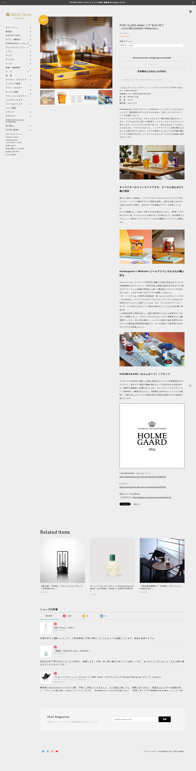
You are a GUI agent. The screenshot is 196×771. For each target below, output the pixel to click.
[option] (76, 53)
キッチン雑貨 (19, 92)
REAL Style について (14, 134)
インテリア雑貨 (19, 84)
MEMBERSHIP (12, 140)
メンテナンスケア (14, 100)
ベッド (9, 63)
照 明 (9, 75)
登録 (165, 719)
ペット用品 (11, 108)
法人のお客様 (11, 154)
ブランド (10, 112)
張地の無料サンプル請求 (15, 148)
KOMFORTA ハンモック (17, 43)
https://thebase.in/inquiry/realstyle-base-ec (151, 497)
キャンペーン (12, 27)
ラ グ (9, 71)
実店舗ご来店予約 (12, 151)
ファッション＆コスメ (16, 96)
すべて (49, 616)
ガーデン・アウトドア (16, 79)
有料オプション (126, 41)
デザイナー (11, 116)
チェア (10, 55)
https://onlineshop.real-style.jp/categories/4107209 (143, 487)
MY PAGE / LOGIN (14, 142)
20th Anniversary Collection (15, 121)
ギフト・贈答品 (13, 39)
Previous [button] (43, 53)
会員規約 (181, 751)
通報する (137, 504)
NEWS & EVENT (12, 137)
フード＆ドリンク (14, 104)
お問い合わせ (11, 145)
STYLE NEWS (12, 130)
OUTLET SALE (13, 35)
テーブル (10, 59)
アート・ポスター (19, 88)
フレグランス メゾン (15, 47)
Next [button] (109, 53)
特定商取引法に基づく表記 (168, 751)
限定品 (9, 31)
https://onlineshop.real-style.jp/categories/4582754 (143, 477)
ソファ (14, 51)
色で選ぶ (10, 126)
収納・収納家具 (19, 67)
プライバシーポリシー (150, 751)
